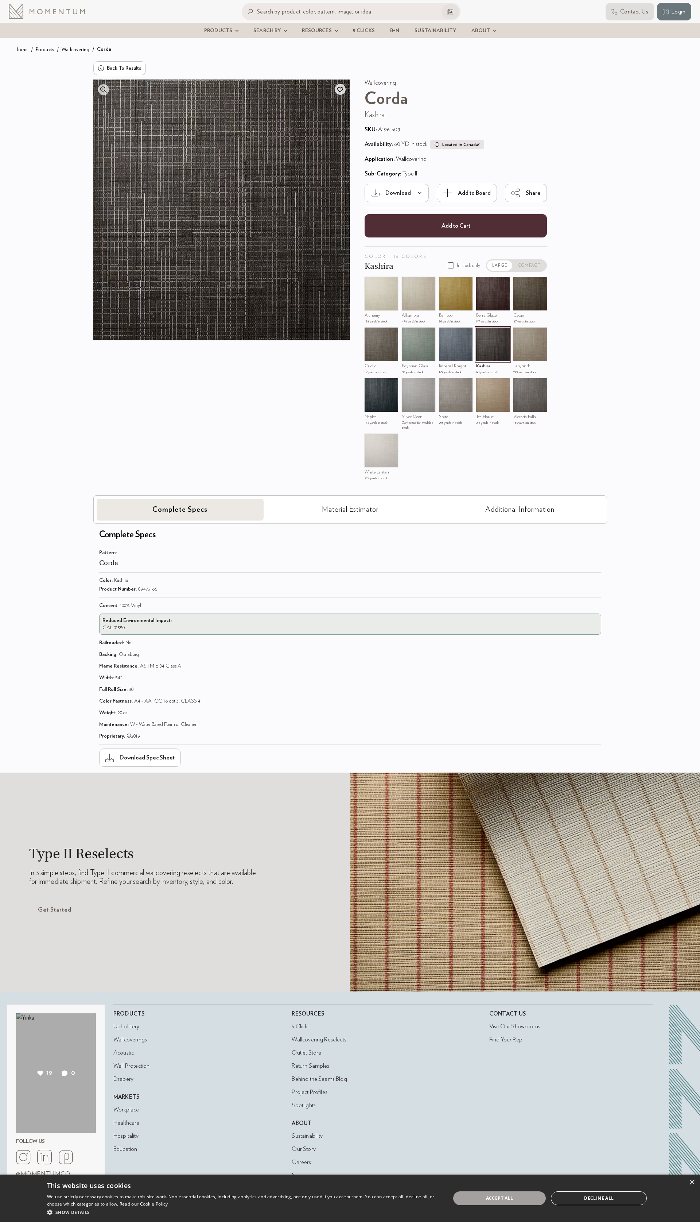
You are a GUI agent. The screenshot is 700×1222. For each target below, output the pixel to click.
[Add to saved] (340, 89)
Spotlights (304, 1105)
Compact (529, 265)
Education (125, 1149)
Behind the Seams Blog (319, 1079)
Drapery (123, 1079)
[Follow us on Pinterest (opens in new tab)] (65, 1157)
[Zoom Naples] (372, 385)
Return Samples (310, 1066)
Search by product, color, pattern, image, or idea (314, 11)
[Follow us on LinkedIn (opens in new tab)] (44, 1157)
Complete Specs (179, 509)
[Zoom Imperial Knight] (446, 335)
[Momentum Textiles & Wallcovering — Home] (52, 11)
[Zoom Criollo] (372, 335)
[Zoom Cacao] (521, 284)
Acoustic (123, 1053)
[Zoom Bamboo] (446, 284)
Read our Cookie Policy (144, 1204)
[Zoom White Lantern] (372, 441)
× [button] (692, 1182)
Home (21, 49)
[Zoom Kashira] (483, 335)
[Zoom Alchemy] (372, 284)
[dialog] (350, 1198)
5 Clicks (300, 1026)
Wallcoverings (130, 1040)
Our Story (303, 1149)
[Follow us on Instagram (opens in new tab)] (23, 1157)
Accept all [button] (499, 1198)
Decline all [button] (599, 1198)
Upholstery (126, 1026)
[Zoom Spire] (446, 385)
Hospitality (126, 1136)
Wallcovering (75, 49)
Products (45, 49)
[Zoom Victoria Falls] (521, 385)
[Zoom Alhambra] (409, 284)
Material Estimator (350, 509)
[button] (243, 1212)
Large (500, 265)
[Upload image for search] (450, 11)
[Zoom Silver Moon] (409, 385)
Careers (301, 1162)
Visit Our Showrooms (514, 1026)
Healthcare (126, 1123)
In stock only (468, 265)
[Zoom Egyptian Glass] (409, 335)
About (302, 1123)
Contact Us (507, 1014)
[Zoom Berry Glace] (483, 284)
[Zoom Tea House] (483, 385)
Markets (126, 1097)
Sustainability (307, 1136)
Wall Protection (131, 1066)
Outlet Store (306, 1053)
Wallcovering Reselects (319, 1040)
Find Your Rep (505, 1040)
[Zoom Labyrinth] (521, 335)
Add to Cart (456, 226)
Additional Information (520, 509)
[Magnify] (103, 90)
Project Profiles (309, 1092)
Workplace (126, 1110)
